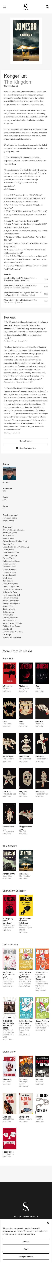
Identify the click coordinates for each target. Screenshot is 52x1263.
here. (33, 1234)
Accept (26, 1241)
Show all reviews (26, 441)
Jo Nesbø (6, 482)
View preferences (26, 1256)
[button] (48, 1222)
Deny (26, 1249)
